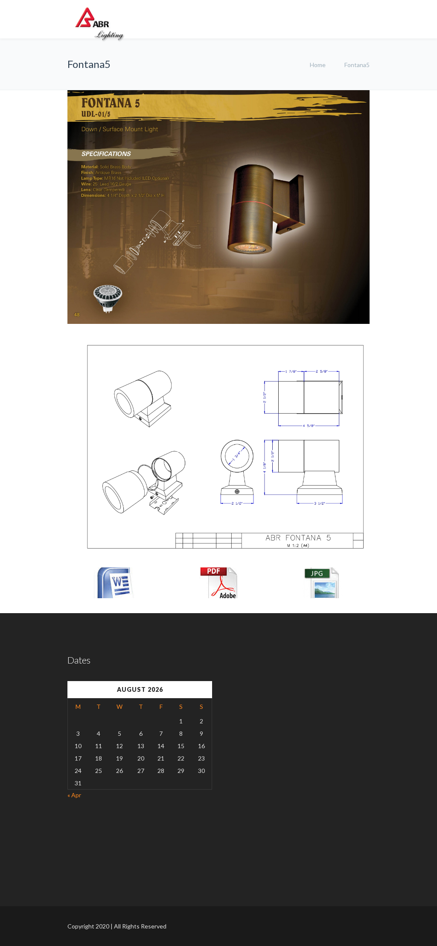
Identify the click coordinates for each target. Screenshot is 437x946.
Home (318, 64)
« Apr (74, 795)
